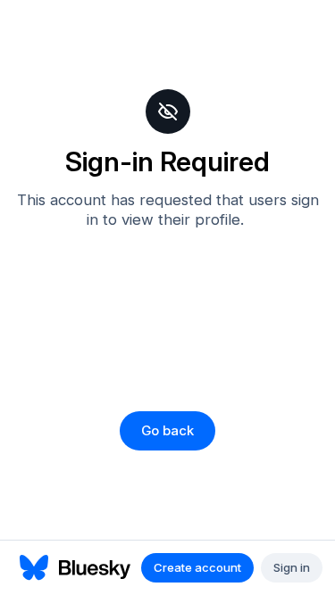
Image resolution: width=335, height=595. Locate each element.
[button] (167, 430)
